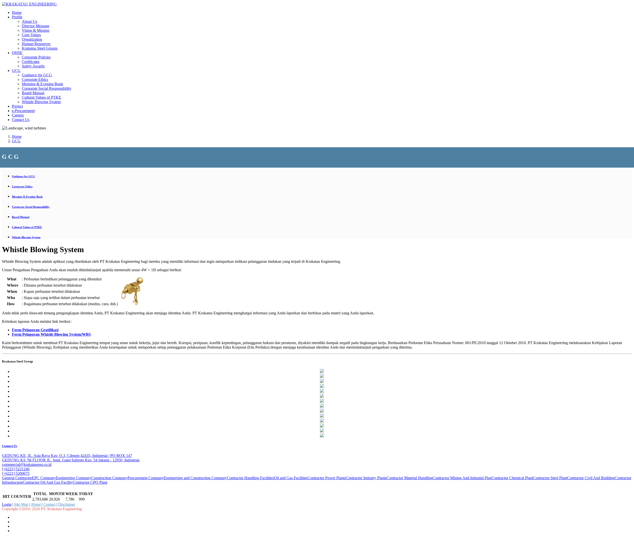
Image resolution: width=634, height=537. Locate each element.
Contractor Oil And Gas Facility (48, 482)
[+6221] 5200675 (15, 473)
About (36, 504)
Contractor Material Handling (410, 478)
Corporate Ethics (35, 79)
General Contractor (17, 478)
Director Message (35, 26)
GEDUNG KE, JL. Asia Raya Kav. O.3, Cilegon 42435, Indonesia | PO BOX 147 (67, 455)
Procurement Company (146, 478)
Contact (49, 504)
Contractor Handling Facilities (250, 478)
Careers (18, 115)
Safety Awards (33, 66)
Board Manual (33, 93)
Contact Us (20, 120)
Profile (17, 17)
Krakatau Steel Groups (39, 48)
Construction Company (109, 478)
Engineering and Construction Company (195, 478)
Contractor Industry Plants (366, 478)
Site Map (21, 504)
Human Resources (36, 44)
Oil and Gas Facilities (291, 478)
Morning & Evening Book (42, 84)
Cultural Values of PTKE (41, 97)
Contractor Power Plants (327, 478)
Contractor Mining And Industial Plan (462, 478)
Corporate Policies (36, 57)
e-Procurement (23, 111)
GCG (16, 70)
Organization (32, 39)
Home (17, 12)
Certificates (30, 62)
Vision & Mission (35, 30)
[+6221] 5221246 (15, 469)
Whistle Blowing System (41, 102)
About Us (29, 21)
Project (17, 106)
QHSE (17, 53)
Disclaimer (66, 504)
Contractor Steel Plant (550, 478)
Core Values (31, 35)
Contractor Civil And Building (591, 478)
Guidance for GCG (37, 75)
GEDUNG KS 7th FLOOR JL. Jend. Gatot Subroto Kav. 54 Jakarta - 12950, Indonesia (70, 460)
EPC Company (44, 478)
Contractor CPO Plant (90, 482)
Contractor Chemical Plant (512, 478)
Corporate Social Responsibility (46, 88)
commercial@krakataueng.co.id (27, 464)
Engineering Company (73, 478)
